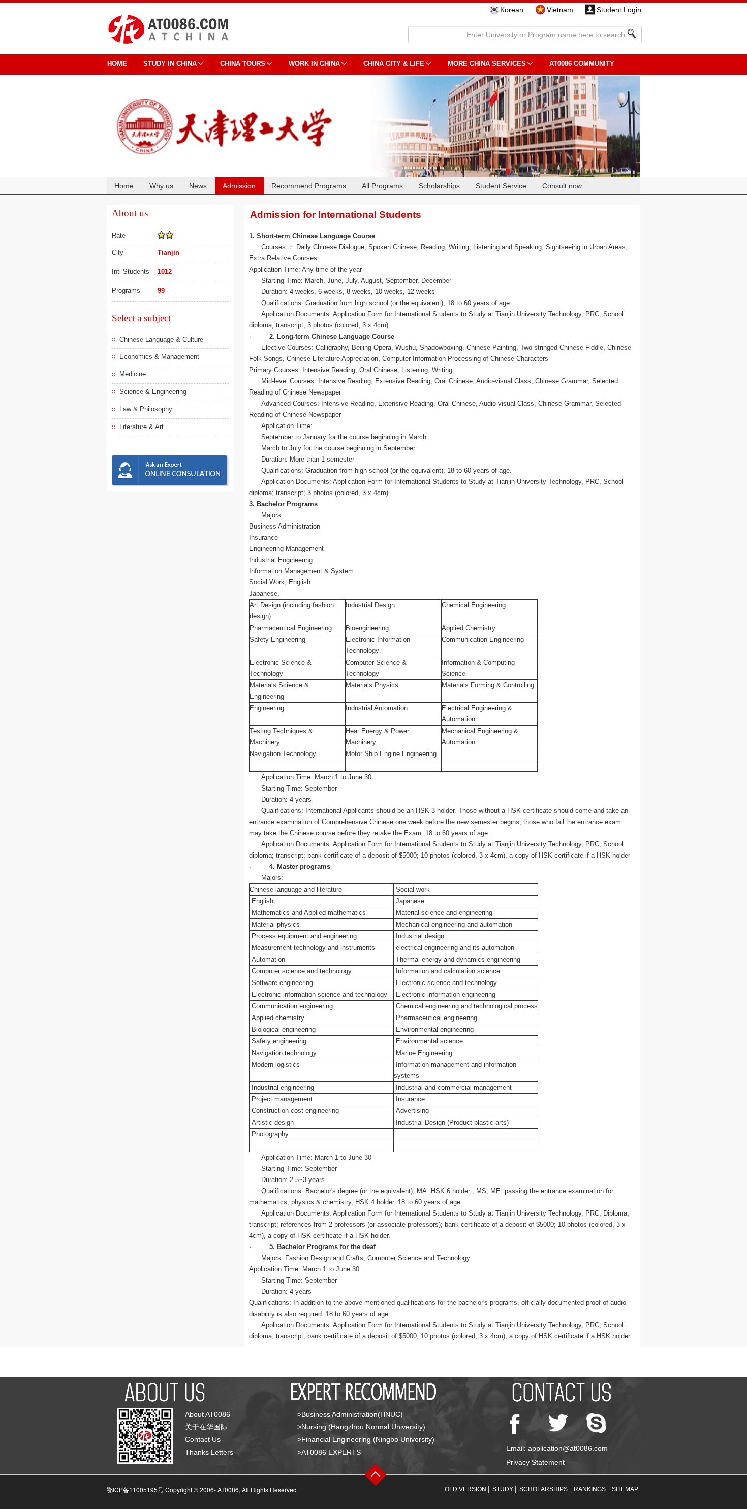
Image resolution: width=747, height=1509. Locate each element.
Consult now (562, 186)
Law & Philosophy (145, 409)
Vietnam (560, 10)
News (198, 186)
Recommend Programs (308, 186)
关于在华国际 (206, 1427)
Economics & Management (159, 356)
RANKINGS (590, 1489)
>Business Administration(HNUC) (350, 1414)
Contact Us (203, 1439)
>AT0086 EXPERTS (329, 1452)
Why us (161, 186)
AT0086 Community (581, 64)
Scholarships (439, 186)
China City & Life (393, 64)
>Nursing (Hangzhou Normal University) (361, 1427)
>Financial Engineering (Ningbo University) (365, 1439)
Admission (239, 186)
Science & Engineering (152, 392)
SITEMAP (625, 1489)
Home (124, 186)
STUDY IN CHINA (170, 64)
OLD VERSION (465, 1489)
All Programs (382, 186)
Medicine (132, 374)
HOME (117, 64)
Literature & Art (141, 427)
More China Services (487, 64)
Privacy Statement (535, 1462)
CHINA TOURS (242, 64)
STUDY (502, 1489)
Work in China (314, 64)
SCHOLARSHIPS (543, 1489)
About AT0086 (207, 1414)
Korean (511, 10)
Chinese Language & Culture (161, 339)
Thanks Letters (209, 1452)
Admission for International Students (335, 214)
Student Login (619, 10)
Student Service (501, 186)
